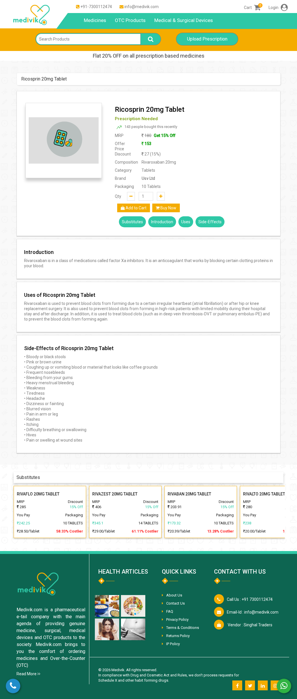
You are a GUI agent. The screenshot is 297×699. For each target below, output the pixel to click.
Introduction (162, 221)
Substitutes (132, 221)
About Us (174, 595)
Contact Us (175, 603)
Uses (185, 221)
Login (274, 7)
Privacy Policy (177, 619)
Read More (27, 673)
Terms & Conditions (182, 627)
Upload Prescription (207, 39)
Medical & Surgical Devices (183, 20)
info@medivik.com (141, 6)
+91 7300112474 (250, 599)
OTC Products (130, 20)
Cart (252, 7)
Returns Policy (178, 636)
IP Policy (173, 644)
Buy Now (168, 208)
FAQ (169, 611)
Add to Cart (135, 208)
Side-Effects (210, 221)
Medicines (95, 20)
